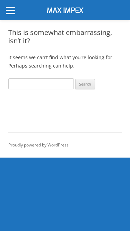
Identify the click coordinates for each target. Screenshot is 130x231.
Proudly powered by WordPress (38, 145)
